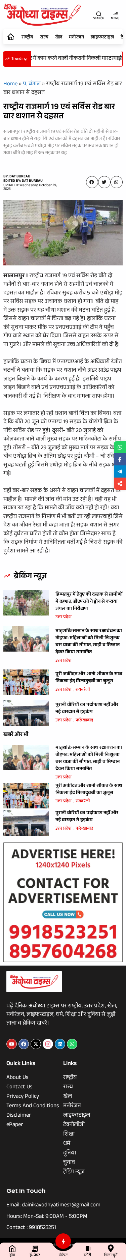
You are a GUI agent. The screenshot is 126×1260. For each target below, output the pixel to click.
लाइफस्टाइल (102, 38)
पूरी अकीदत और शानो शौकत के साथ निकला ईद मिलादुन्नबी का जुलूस (88, 678)
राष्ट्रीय (27, 38)
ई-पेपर (35, 1255)
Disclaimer (18, 1116)
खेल (58, 38)
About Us (17, 1078)
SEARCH (98, 19)
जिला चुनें (111, 1255)
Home (10, 84)
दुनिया (69, 1153)
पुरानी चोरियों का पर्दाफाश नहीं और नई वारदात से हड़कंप (86, 708)
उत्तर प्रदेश (63, 617)
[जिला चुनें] (111, 1248)
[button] (92, 182)
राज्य (44, 38)
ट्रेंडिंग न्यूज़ (74, 1172)
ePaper (14, 1125)
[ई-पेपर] (35, 1248)
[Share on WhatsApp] (120, 447)
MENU (115, 19)
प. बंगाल (32, 84)
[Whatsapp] (72, 1044)
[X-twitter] (36, 1044)
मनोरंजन (76, 38)
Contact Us (19, 1087)
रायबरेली (83, 690)
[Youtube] (11, 1044)
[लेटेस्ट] (63, 1241)
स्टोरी (87, 1255)
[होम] (12, 1248)
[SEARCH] (99, 14)
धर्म (66, 1144)
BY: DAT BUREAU (16, 177)
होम (12, 1255)
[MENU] (115, 14)
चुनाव (69, 1163)
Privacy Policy (22, 1097)
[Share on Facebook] (120, 459)
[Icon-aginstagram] (48, 1044)
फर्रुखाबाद (84, 720)
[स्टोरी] (87, 1248)
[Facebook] (23, 1044)
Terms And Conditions (32, 1106)
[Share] (120, 484)
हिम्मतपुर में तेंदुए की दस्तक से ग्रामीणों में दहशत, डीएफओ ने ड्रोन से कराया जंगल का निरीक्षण (89, 602)
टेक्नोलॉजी (74, 1125)
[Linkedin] (60, 1044)
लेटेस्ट (63, 1255)
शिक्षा (69, 1135)
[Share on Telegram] (120, 471)
